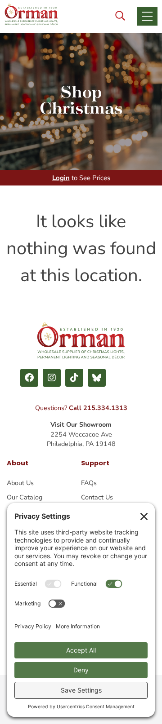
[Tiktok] (74, 378)
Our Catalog (24, 497)
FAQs (89, 482)
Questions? (81, 407)
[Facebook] (29, 378)
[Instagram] (52, 378)
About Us (20, 482)
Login (61, 177)
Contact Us (97, 497)
